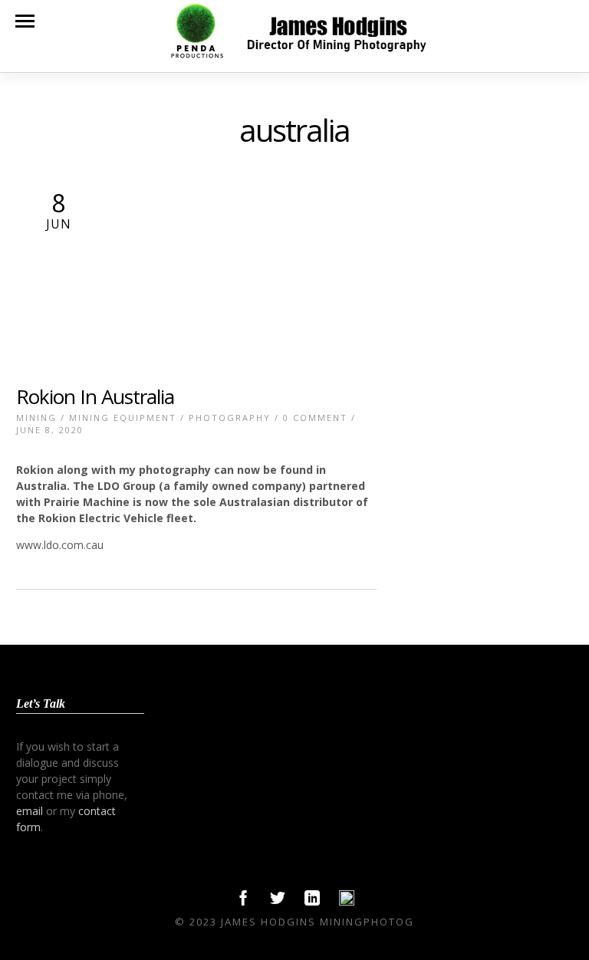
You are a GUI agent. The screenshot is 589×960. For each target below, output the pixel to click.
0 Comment (315, 417)
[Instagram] (346, 902)
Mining (36, 417)
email (29, 811)
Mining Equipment (122, 417)
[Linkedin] (312, 902)
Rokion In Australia (95, 396)
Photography (230, 417)
